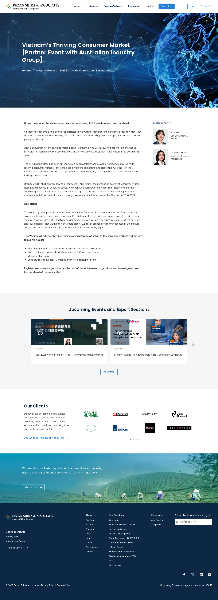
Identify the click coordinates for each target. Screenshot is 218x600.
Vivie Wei (175, 132)
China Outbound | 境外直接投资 (124, 538)
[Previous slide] (24, 344)
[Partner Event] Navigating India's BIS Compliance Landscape (148, 354)
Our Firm (90, 520)
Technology (115, 565)
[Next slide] (194, 344)
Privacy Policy (48, 585)
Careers (89, 551)
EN (206, 6)
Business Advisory (118, 529)
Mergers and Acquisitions (121, 551)
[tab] (130, 439)
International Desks (15, 541)
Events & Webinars (113, 6)
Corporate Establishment (121, 542)
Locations (149, 6)
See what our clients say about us (44, 438)
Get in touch (32, 487)
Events (89, 538)
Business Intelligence (119, 534)
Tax (111, 561)
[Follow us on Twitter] (192, 574)
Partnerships (92, 547)
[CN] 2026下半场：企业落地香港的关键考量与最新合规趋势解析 (69, 354)
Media (89, 542)
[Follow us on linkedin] (201, 574)
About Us (78, 6)
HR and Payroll (116, 547)
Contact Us (166, 6)
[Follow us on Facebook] (184, 574)
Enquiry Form (12, 536)
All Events (109, 372)
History (89, 524)
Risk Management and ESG (122, 556)
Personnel (91, 529)
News (88, 534)
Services (93, 6)
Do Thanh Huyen (179, 152)
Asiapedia (156, 524)
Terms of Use (63, 585)
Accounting (114, 520)
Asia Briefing (157, 520)
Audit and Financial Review (122, 524)
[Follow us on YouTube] (209, 574)
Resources (133, 6)
